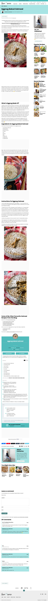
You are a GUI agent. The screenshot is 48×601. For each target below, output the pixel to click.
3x (27, 360)
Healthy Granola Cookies (43, 96)
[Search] (45, 4)
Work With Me (39, 2)
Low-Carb (37, 3)
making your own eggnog (11, 331)
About (31, 2)
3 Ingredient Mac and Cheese (43, 65)
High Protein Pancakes (18, 475)
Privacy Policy (44, 2)
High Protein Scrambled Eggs (11, 475)
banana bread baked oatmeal (7, 322)
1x (24, 360)
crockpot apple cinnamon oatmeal (8, 321)
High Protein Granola (4, 476)
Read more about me (38, 41)
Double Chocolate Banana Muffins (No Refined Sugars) (43, 91)
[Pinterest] (45, 594)
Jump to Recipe (4, 16)
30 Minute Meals (25, 3)
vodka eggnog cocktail (6, 328)
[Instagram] (41, 594)
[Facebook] (42, 594)
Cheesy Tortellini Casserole (36, 54)
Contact (34, 2)
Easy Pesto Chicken (43, 54)
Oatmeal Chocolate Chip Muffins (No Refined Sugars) (43, 85)
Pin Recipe (22, 353)
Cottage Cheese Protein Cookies (26, 475)
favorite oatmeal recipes (11, 319)
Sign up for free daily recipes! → (24, 0)
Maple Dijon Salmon (36, 65)
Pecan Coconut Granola (42, 114)
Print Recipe (9, 353)
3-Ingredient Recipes (32, 3)
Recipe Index (15, 3)
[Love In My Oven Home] (6, 3)
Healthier (20, 3)
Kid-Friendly (42, 3)
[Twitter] (44, 594)
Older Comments (5, 583)
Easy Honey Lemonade (42, 107)
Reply (28, 522)
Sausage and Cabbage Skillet (36, 77)
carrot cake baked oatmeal (7, 325)
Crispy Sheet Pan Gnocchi (43, 77)
